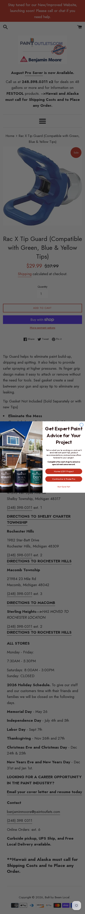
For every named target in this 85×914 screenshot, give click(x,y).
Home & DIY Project (64, 471)
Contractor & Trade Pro (63, 479)
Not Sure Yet (64, 486)
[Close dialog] (81, 425)
